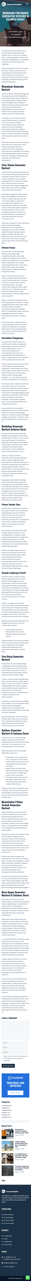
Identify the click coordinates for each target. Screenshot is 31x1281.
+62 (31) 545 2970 (9, 1266)
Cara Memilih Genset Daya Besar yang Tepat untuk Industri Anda (21, 1155)
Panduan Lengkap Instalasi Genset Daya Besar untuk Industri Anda (21, 1144)
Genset (4, 1112)
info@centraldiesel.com (11, 1263)
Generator (6, 1110)
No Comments (16, 34)
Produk (15, 24)
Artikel (5, 1238)
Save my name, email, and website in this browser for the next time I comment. (15, 1058)
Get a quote (15, 1093)
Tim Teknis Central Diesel (17, 37)
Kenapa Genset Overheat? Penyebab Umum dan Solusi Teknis (22, 1131)
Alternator (6, 1105)
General (5, 1108)
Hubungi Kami (8, 1241)
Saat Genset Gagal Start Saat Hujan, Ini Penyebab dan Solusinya (22, 1168)
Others (4, 1115)
